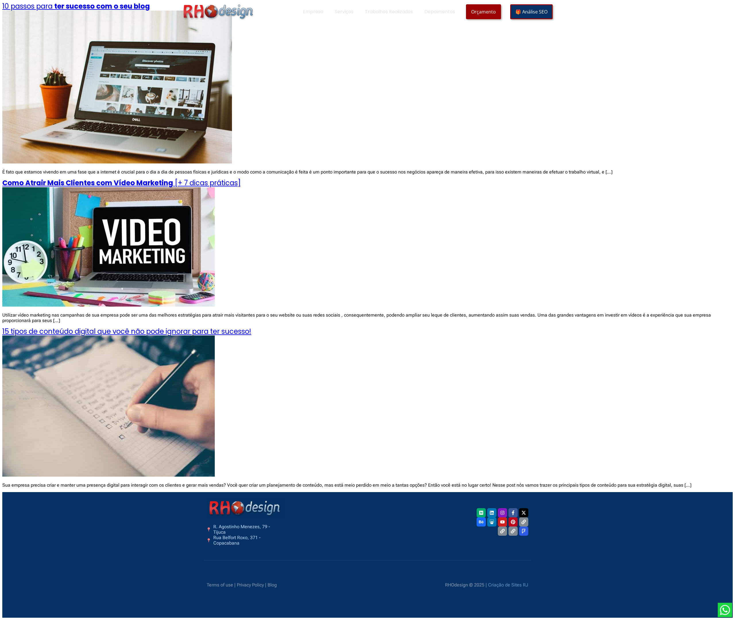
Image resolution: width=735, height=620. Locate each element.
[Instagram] (502, 512)
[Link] (523, 522)
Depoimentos (439, 11)
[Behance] (481, 522)
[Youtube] (502, 522)
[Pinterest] (513, 522)
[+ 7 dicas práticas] (121, 183)
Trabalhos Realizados (389, 11)
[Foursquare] (523, 531)
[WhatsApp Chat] (725, 610)
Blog (272, 585)
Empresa (313, 11)
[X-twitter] (523, 512)
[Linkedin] (491, 512)
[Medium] (481, 512)
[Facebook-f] (513, 512)
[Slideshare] (491, 522)
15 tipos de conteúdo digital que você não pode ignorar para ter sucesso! (126, 331)
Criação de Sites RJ (508, 585)
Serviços (344, 11)
